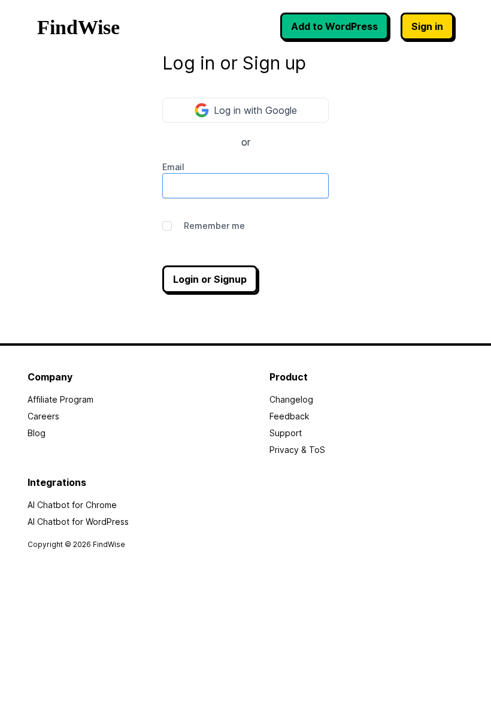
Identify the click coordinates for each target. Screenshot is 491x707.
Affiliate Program (60, 399)
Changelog (291, 399)
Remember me (214, 225)
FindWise (78, 27)
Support (285, 433)
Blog (37, 433)
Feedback (289, 416)
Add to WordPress (334, 26)
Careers (43, 416)
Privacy (284, 450)
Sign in (427, 26)
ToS (317, 450)
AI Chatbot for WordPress (78, 521)
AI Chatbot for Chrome (72, 505)
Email (173, 167)
